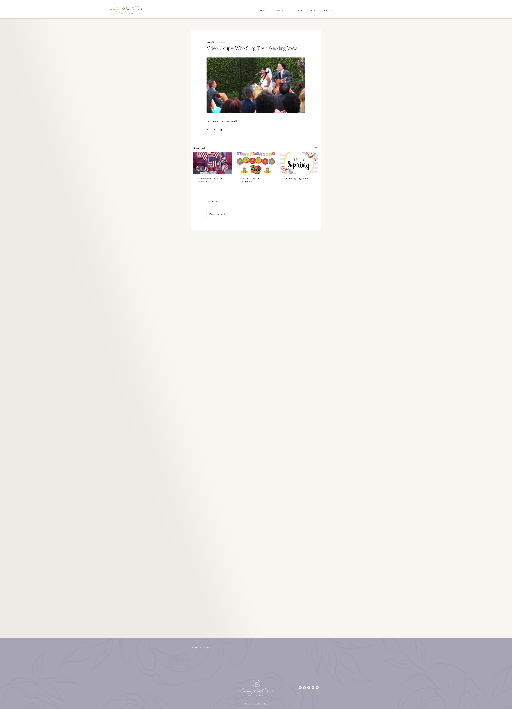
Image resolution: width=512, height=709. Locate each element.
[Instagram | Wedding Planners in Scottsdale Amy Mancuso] (300, 687)
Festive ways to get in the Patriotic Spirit (210, 180)
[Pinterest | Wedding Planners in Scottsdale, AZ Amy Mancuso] (308, 687)
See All (315, 147)
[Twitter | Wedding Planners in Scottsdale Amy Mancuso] (313, 687)
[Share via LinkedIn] (221, 129)
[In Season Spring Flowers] (299, 163)
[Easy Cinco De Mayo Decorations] (256, 163)
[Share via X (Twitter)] (214, 129)
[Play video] (256, 85)
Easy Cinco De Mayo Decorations (250, 180)
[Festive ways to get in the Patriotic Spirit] (212, 163)
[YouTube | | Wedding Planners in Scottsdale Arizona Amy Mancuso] (317, 687)
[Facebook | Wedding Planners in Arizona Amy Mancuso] (304, 687)
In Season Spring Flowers (296, 179)
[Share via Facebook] (208, 129)
